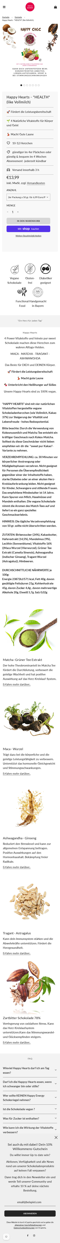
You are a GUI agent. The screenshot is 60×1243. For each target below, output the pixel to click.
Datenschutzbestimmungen (24, 1228)
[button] (21, 85)
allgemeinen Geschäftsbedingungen (28, 1225)
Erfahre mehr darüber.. (16, 684)
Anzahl (12, 190)
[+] (18, 212)
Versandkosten (36, 183)
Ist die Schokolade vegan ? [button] (19, 1109)
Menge (11, 205)
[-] (8, 212)
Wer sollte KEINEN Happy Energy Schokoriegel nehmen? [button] (23, 1098)
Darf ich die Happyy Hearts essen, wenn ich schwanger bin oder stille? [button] (27, 1084)
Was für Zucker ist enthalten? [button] (21, 1118)
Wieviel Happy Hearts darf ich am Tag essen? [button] (26, 1070)
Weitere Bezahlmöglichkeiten (28, 236)
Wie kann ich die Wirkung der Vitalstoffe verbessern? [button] (28, 1130)
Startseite (5, 17)
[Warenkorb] (55, 6)
